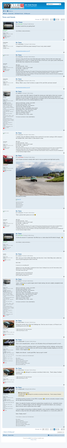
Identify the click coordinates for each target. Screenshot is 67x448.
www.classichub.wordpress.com (22, 51)
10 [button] (58, 19)
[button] (43, 19)
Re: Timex (19, 22)
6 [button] (50, 19)
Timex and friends (8, 17)
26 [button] (61, 19)
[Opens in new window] (18, 199)
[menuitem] (4, 11)
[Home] (14, 6)
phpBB (29, 438)
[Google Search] (60, 4)
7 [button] (52, 19)
